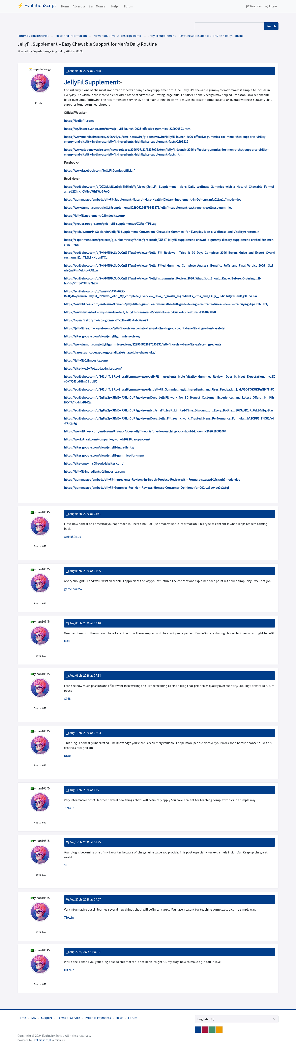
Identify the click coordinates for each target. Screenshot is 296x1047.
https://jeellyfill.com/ (79, 121)
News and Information (71, 36)
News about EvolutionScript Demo (117, 36)
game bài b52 (73, 589)
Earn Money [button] (97, 6)
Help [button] (114, 6)
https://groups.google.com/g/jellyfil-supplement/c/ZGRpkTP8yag (110, 224)
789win (69, 917)
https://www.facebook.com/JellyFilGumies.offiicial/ (99, 170)
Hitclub (69, 970)
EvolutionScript (42, 1040)
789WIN (69, 808)
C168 (67, 699)
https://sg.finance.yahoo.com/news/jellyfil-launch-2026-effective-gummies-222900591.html (127, 129)
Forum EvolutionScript (33, 36)
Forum (128, 6)
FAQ (33, 1018)
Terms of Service (68, 1018)
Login (272, 6)
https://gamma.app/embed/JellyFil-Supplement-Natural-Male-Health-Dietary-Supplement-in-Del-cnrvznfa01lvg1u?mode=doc (152, 199)
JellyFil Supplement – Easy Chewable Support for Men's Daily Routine (195, 36)
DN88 (67, 756)
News (119, 1018)
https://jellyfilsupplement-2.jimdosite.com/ (94, 215)
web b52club (72, 537)
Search (271, 26)
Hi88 (67, 641)
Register (255, 6)
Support (46, 1018)
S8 (65, 865)
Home (65, 6)
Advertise (79, 6)
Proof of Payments (98, 1018)
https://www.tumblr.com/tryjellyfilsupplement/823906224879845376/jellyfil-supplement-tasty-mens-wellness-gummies (148, 207)
